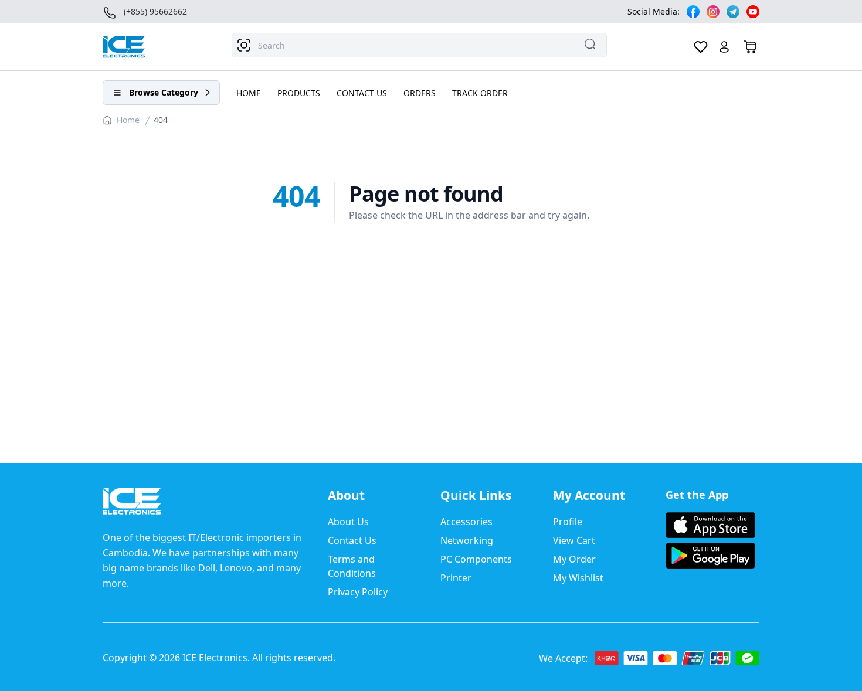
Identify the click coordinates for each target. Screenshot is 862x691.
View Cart (574, 540)
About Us (348, 521)
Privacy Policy (358, 592)
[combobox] (419, 45)
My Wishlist (578, 577)
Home (128, 119)
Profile (567, 521)
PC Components (476, 559)
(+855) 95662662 (155, 11)
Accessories (466, 521)
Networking (466, 540)
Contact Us (352, 540)
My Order (574, 559)
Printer (455, 577)
